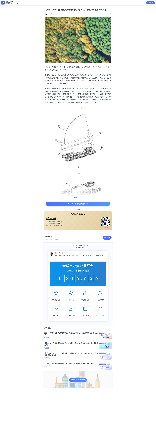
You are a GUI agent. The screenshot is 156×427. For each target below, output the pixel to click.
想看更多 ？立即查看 (78, 379)
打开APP (151, 3)
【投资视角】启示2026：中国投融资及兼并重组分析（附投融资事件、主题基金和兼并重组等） (71, 354)
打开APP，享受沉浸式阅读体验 (78, 204)
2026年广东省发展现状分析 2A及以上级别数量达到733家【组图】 (69, 363)
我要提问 (107, 237)
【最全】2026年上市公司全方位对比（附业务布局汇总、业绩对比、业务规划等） (71, 344)
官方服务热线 (51, 218)
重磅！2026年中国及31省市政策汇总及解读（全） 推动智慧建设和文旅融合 (71, 333)
